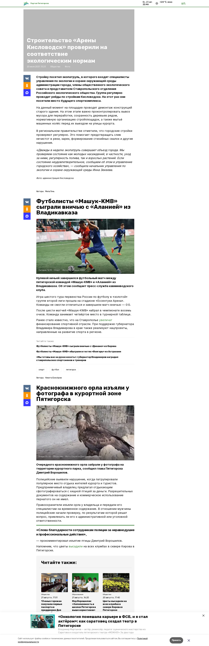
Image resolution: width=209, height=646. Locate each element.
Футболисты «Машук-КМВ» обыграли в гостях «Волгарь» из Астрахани (78, 351)
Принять (176, 640)
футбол (55, 369)
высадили (76, 546)
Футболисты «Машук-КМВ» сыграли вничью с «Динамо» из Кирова (76, 346)
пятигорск (71, 369)
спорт (42, 369)
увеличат (105, 320)
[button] (43, 621)
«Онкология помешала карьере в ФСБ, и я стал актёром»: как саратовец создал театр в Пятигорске (103, 621)
